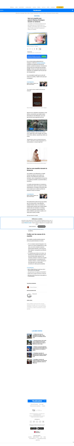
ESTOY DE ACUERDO (41, 226)
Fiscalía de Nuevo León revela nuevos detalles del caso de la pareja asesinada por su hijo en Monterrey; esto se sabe (39, 342)
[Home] (37, 10)
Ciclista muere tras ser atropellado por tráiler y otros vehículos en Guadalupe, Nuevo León (39, 336)
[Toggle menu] (1, 10)
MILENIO (30, 437)
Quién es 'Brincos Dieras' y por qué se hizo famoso (32, 84)
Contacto (43, 405)
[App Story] (40, 428)
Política (28, 13)
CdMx (16, 7)
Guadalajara (28, 7)
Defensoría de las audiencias (35, 405)
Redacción (29, 51)
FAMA (45, 437)
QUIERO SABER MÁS (32, 226)
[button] (28, 49)
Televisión (32, 13)
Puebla (38, 7)
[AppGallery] (37, 432)
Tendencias (41, 13)
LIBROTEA (38, 440)
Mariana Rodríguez (41, 62)
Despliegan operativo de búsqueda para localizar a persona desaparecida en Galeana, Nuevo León (40, 355)
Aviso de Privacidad (34, 404)
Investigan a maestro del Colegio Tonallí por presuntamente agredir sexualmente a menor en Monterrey (40, 361)
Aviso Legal (41, 404)
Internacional (49, 13)
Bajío (48, 7)
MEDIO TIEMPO (36, 437)
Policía (26, 13)
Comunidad (22, 13)
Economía (53, 13)
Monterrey (21, 7)
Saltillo (43, 7)
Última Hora (18, 13)
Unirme (43, 56)
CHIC (41, 437)
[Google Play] (33, 428)
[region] (37, 2)
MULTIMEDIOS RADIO (41, 438)
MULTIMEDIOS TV (32, 438)
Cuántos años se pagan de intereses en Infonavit (37, 273)
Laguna (34, 7)
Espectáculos (36, 13)
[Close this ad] (73, 442)
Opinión (57, 13)
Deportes (44, 13)
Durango (53, 7)
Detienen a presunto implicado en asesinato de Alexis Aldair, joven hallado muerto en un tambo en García (40, 348)
